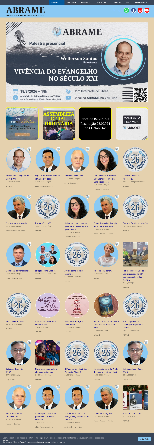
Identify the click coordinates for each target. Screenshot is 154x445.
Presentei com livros (132, 413)
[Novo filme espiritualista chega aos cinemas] (47, 364)
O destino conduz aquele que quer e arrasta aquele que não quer (76, 226)
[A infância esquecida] (77, 170)
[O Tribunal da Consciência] (18, 265)
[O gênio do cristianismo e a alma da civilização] (47, 170)
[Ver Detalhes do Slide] (77, 62)
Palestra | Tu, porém (103, 271)
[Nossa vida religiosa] (106, 408)
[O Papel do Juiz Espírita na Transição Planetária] (77, 364)
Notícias (48, 226)
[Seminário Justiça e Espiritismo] (77, 316)
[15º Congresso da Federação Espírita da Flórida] (135, 316)
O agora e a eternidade (16, 223)
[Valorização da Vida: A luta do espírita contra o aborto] (106, 364)
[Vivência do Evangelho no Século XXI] (18, 170)
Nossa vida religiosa (103, 413)
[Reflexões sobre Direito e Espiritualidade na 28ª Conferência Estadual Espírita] (135, 265)
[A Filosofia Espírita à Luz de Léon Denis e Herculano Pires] (106, 316)
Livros (106, 330)
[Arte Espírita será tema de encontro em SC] (47, 316)
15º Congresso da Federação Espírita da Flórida (133, 324)
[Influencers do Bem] (18, 316)
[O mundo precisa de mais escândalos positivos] (106, 218)
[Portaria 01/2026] (47, 218)
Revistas (117, 2)
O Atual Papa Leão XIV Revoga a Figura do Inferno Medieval (76, 416)
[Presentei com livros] (135, 408)
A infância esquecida (73, 175)
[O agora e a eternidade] (18, 218)
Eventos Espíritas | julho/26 (135, 223)
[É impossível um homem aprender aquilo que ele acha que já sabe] (106, 170)
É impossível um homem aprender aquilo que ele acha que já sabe (105, 178)
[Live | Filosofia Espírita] (47, 265)
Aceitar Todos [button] (145, 439)
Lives (18, 182)
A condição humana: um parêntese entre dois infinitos (46, 416)
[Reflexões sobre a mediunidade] (18, 408)
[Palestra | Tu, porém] (106, 265)
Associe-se (71, 2)
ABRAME (55, 2)
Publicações (101, 2)
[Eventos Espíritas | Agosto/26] (135, 170)
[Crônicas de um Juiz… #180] (135, 364)
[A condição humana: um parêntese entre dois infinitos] (47, 408)
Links (128, 2)
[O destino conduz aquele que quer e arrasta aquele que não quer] (77, 218)
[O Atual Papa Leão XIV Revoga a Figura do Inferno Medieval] (77, 408)
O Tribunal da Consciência (17, 271)
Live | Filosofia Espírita (45, 271)
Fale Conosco (141, 2)
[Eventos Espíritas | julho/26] (135, 218)
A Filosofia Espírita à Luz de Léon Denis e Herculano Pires (106, 324)
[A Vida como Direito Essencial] (77, 265)
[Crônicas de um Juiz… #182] (18, 364)
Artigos (48, 182)
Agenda (84, 2)
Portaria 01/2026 (43, 223)
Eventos (142, 182)
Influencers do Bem (15, 321)
